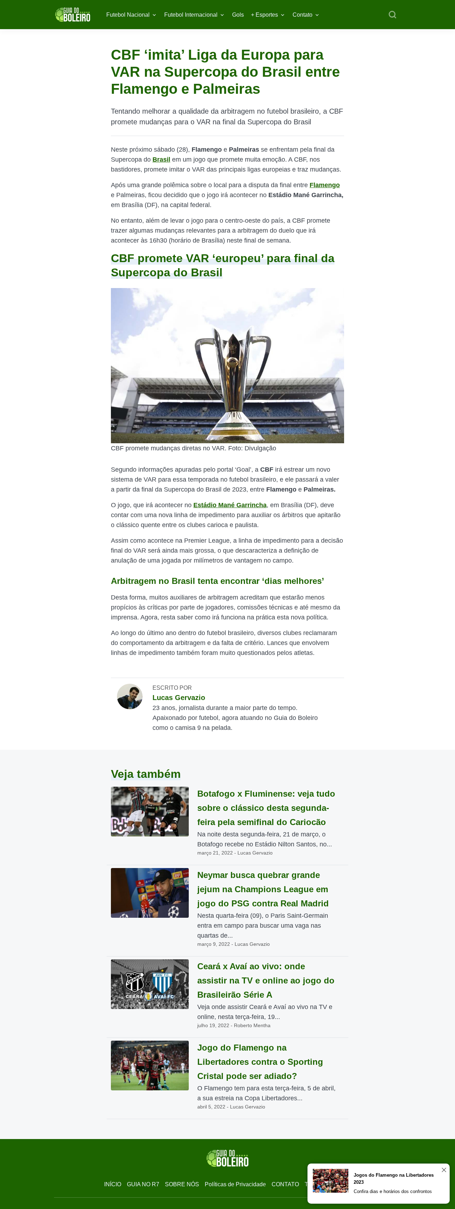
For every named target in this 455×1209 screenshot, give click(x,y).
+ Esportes (264, 15)
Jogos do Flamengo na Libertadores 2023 (394, 1178)
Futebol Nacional (128, 15)
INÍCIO (112, 1184)
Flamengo (325, 185)
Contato (302, 15)
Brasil (161, 159)
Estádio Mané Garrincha (230, 505)
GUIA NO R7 (143, 1184)
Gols (238, 15)
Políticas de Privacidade (235, 1184)
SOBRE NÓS (182, 1184)
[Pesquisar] (392, 15)
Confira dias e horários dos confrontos (393, 1191)
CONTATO (285, 1184)
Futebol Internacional (191, 15)
